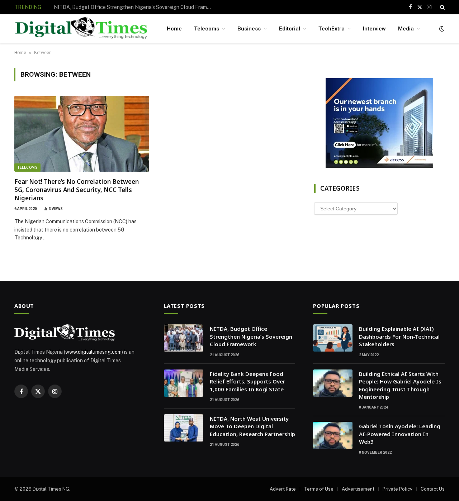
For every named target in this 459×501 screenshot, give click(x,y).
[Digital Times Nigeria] (81, 29)
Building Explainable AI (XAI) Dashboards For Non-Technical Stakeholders (399, 336)
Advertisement (358, 489)
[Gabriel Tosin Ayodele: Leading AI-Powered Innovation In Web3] (332, 435)
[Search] (442, 7)
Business (249, 28)
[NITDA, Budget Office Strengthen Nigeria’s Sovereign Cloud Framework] (183, 338)
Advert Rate (283, 489)
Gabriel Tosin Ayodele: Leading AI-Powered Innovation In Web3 (399, 434)
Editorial (289, 28)
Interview (374, 28)
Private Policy (397, 489)
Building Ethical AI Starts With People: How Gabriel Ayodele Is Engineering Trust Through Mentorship (400, 385)
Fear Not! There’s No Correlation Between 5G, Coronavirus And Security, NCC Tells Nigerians (76, 189)
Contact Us (433, 489)
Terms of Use (318, 489)
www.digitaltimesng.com (93, 352)
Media (406, 28)
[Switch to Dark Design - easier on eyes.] (441, 29)
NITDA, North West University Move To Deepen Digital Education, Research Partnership (252, 426)
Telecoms (206, 28)
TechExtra (331, 28)
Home (174, 28)
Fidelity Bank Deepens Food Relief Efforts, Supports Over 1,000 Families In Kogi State (134, 7)
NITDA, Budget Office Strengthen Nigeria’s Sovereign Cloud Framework (251, 336)
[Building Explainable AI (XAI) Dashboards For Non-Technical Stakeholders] (332, 338)
